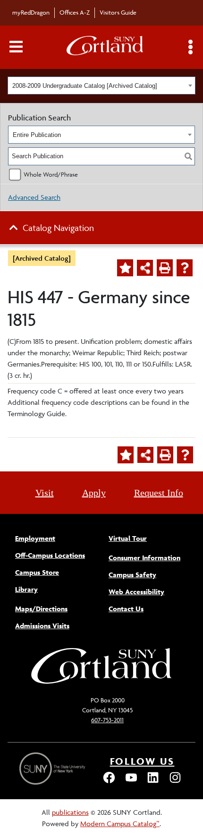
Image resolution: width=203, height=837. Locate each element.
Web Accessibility (136, 591)
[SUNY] (53, 769)
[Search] (188, 156)
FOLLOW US (142, 761)
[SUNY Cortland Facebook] (109, 781)
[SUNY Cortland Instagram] (175, 781)
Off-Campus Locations (50, 555)
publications (70, 812)
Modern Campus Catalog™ (120, 823)
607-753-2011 (107, 720)
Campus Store (37, 572)
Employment (35, 538)
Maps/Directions (41, 608)
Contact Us (126, 608)
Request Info (158, 492)
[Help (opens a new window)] (185, 267)
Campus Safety (132, 574)
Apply (94, 492)
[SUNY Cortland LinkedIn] (153, 781)
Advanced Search (34, 197)
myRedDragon (31, 12)
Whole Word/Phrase (51, 174)
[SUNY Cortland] (101, 682)
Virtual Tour (128, 538)
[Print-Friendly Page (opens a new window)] (165, 267)
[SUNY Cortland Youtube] (131, 781)
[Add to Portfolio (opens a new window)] (125, 267)
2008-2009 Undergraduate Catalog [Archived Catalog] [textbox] (84, 85)
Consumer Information (144, 557)
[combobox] (101, 85)
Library (26, 589)
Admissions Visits (42, 625)
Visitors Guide (118, 12)
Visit (44, 492)
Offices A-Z (74, 12)
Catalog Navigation (58, 227)
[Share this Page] (145, 268)
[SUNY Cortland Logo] (105, 47)
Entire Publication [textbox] (37, 134)
